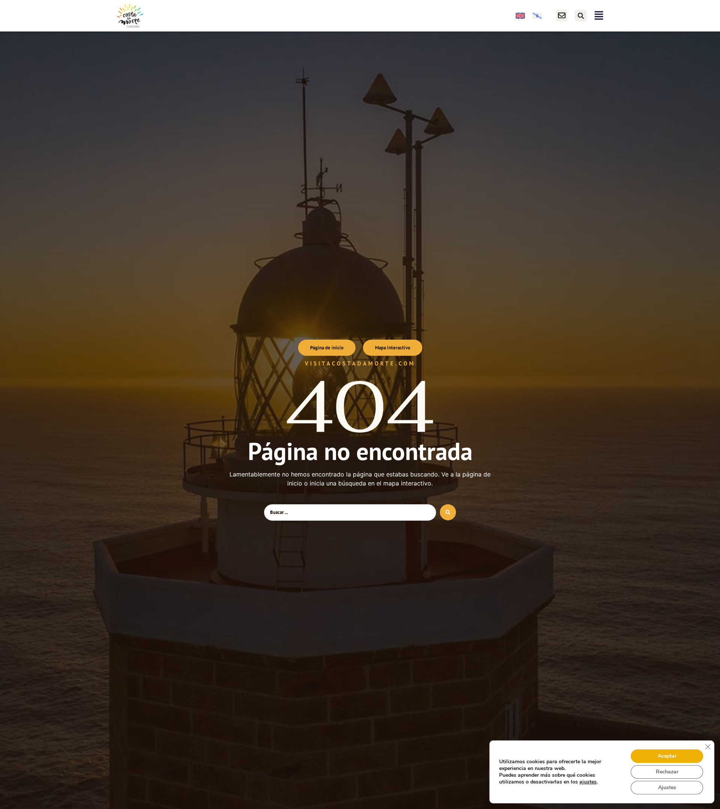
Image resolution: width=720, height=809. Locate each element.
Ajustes (667, 787)
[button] (580, 15)
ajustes (588, 782)
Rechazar (667, 771)
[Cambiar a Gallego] (537, 15)
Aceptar (667, 756)
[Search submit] (448, 512)
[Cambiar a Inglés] (520, 15)
